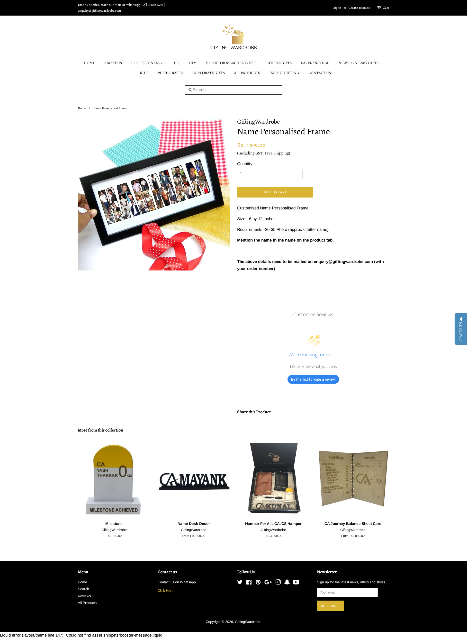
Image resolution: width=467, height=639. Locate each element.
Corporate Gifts (208, 73)
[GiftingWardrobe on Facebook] (249, 583)
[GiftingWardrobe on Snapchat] (287, 583)
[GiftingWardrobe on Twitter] (239, 583)
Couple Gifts (279, 63)
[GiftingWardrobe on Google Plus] (268, 583)
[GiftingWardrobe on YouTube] (296, 583)
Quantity (244, 164)
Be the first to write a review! (313, 379)
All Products (247, 73)
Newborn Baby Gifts (358, 63)
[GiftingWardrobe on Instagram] (278, 583)
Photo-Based (170, 73)
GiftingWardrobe (247, 622)
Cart (386, 7)
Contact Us (319, 73)
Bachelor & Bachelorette (231, 63)
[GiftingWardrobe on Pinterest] (258, 583)
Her (176, 63)
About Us (113, 63)
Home (89, 63)
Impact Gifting (284, 73)
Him (193, 63)
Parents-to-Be (315, 63)
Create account (359, 7)
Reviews (84, 596)
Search (83, 589)
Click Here (165, 591)
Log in (336, 7)
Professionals (145, 63)
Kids (144, 73)
